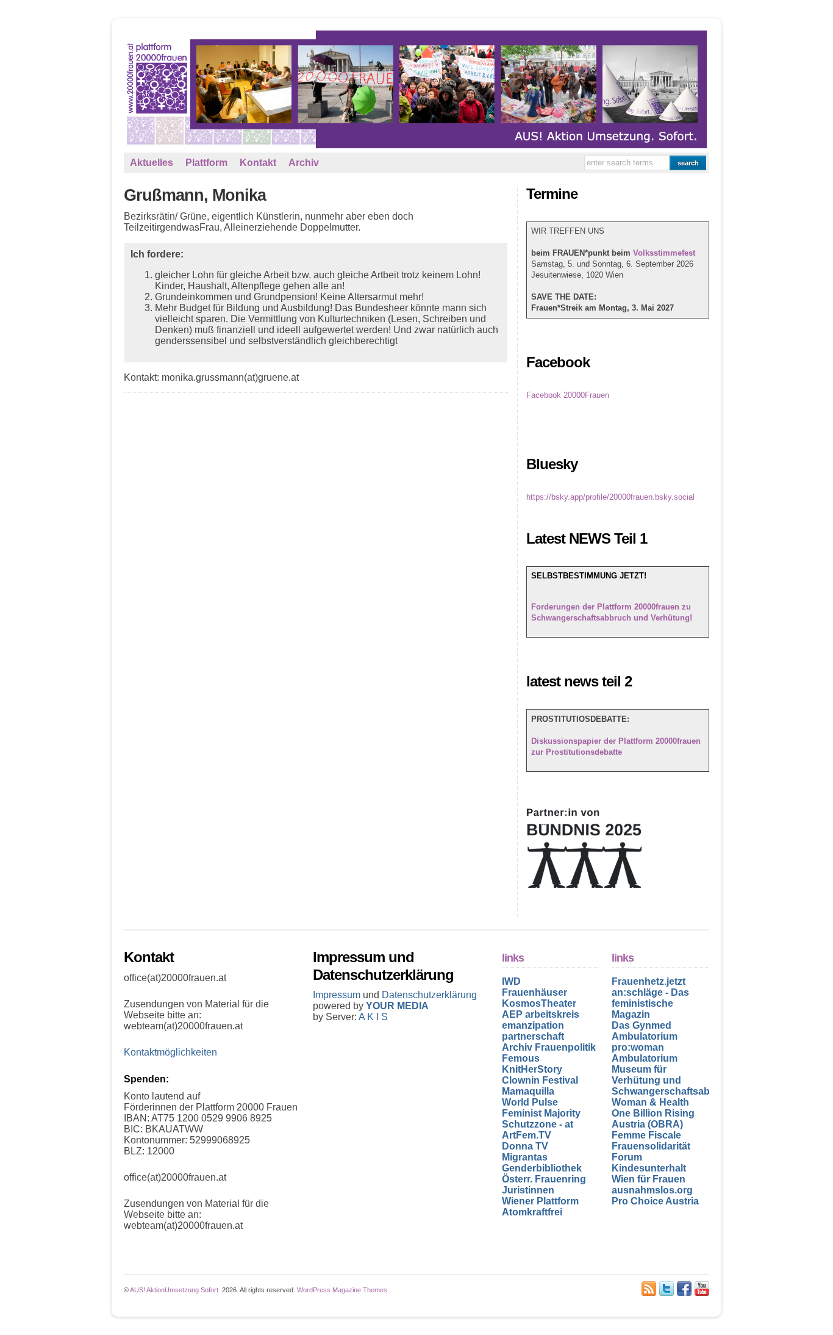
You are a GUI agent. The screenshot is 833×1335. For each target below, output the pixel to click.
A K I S (373, 1017)
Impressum (338, 995)
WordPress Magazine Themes (342, 1290)
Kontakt (258, 162)
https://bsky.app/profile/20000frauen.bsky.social (610, 497)
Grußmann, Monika (195, 195)
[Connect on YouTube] (702, 1288)
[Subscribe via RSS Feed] (649, 1288)
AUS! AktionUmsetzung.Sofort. (175, 1290)
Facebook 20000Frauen (567, 395)
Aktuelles (151, 162)
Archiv (303, 162)
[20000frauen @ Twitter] (666, 1288)
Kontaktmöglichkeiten (170, 1052)
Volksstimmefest (664, 252)
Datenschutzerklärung (429, 995)
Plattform (206, 162)
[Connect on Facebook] (684, 1288)
